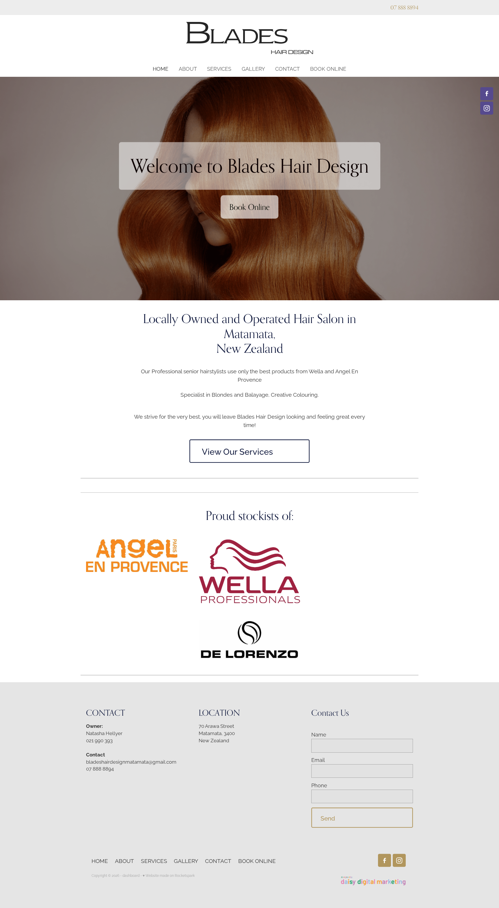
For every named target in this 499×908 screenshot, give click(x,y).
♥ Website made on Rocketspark (169, 875)
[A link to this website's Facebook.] (486, 93)
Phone (319, 785)
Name (318, 734)
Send (328, 817)
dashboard (130, 875)
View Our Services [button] (237, 451)
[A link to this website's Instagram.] (486, 108)
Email (318, 759)
